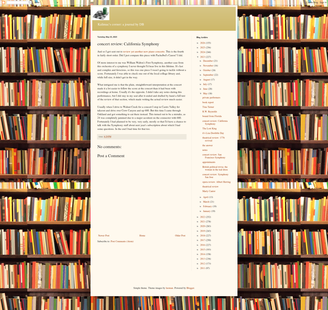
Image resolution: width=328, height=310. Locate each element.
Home (142, 235)
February (208, 206)
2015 (203, 249)
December (208, 60)
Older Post (180, 235)
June (205, 88)
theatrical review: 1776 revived (213, 139)
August (207, 79)
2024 (203, 52)
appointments (208, 162)
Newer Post (103, 235)
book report (208, 102)
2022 (203, 216)
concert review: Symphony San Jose (215, 176)
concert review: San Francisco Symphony (213, 156)
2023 (203, 56)
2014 (203, 254)
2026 (203, 42)
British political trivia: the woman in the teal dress (215, 168)
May (205, 93)
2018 (203, 235)
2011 (203, 268)
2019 (203, 230)
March (206, 201)
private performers (211, 97)
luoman (169, 288)
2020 (203, 226)
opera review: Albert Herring (216, 181)
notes (204, 149)
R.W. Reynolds (209, 111)
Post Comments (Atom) (122, 241)
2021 (203, 221)
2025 (203, 47)
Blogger (190, 288)
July (205, 84)
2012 (203, 263)
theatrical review (210, 186)
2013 (203, 258)
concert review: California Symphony (215, 122)
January (207, 211)
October (207, 70)
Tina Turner (208, 106)
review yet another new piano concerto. (144, 51)
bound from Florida (212, 116)
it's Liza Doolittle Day (213, 133)
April (206, 197)
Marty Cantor (208, 191)
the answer (207, 145)
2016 (203, 244)
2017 (203, 240)
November (208, 65)
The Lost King (209, 128)
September (208, 74)
